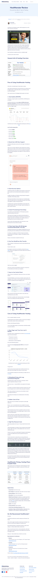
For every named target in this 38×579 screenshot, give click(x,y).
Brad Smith (12, 22)
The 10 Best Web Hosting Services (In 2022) (20, 553)
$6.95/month (20, 473)
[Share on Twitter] (29, 23)
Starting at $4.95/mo (16, 75)
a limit (13, 500)
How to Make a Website (15, 1)
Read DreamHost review (13, 551)
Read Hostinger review (13, 545)
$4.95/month (15, 473)
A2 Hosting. (9, 373)
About (27, 1)
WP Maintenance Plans (23, 570)
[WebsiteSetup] (5, 1)
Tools (24, 1)
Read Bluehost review (12, 540)
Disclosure (9, 19)
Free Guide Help (22, 567)
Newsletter (21, 572)
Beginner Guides (31, 569)
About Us (30, 572)
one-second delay (27, 333)
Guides (21, 1)
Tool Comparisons (31, 570)
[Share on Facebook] (28, 23)
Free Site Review (22, 569)
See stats (19, 364)
